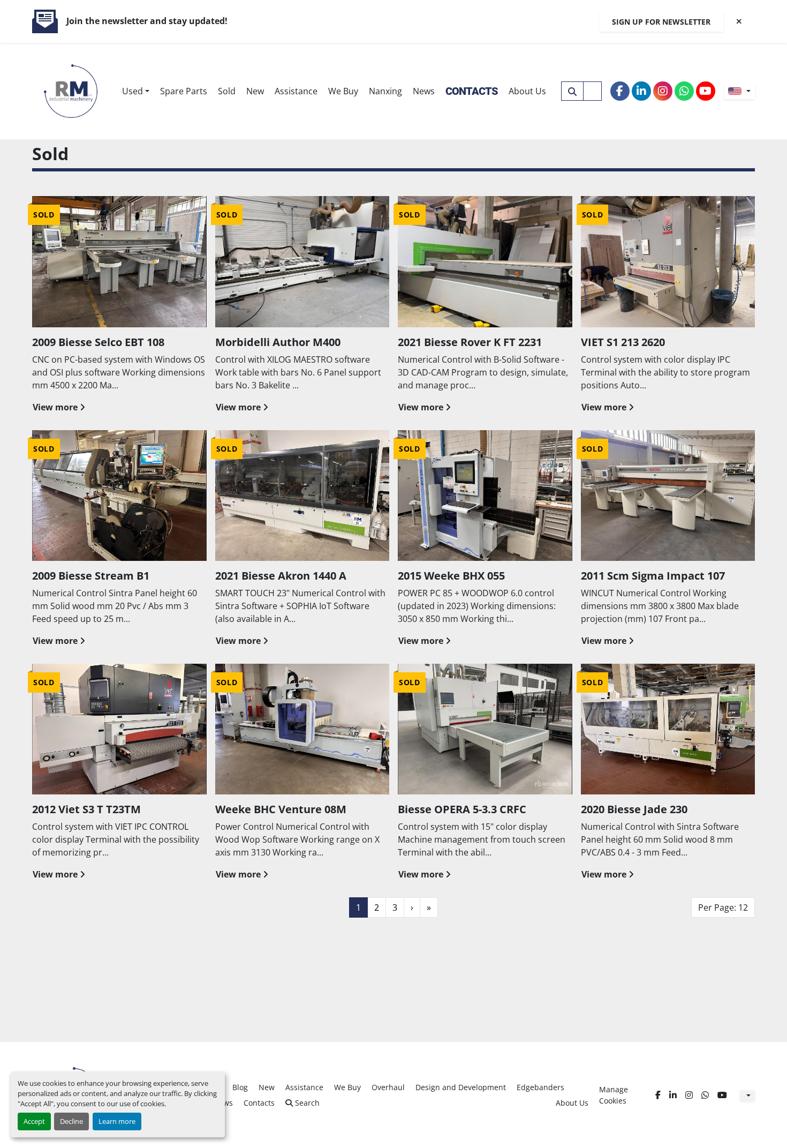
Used (132, 91)
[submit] (572, 91)
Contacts (471, 91)
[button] (135, 91)
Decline (71, 1121)
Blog (240, 1087)
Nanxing (385, 91)
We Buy (343, 91)
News (424, 91)
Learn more (117, 1121)
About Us (527, 91)
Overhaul (388, 1087)
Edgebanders (540, 1087)
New (255, 91)
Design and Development (460, 1087)
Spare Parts (183, 91)
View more (55, 407)
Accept (34, 1121)
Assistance (296, 91)
